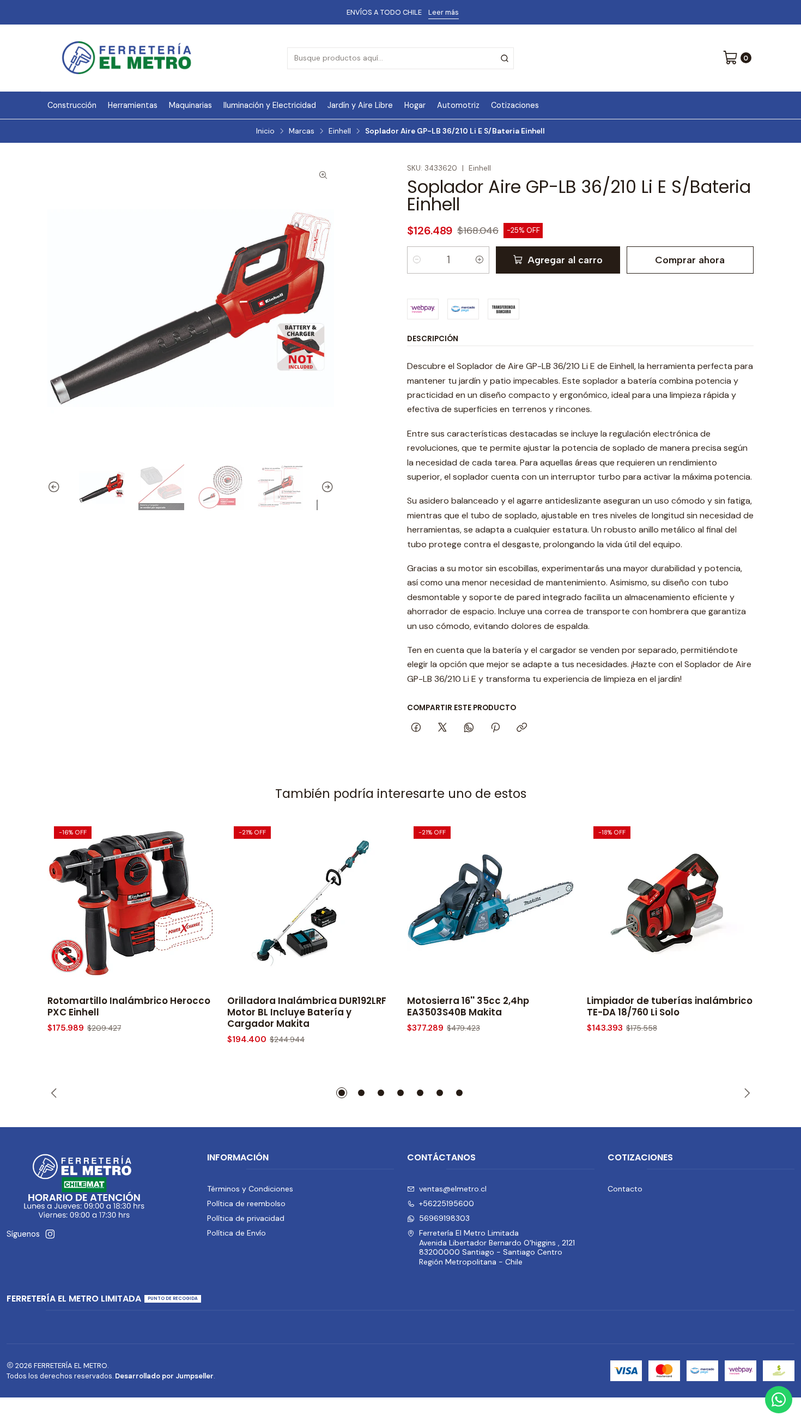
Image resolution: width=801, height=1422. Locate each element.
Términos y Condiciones (250, 1189)
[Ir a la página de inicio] (126, 58)
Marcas (301, 131)
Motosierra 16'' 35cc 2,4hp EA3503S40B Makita (468, 1007)
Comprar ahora (690, 259)
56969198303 (444, 1218)
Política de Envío (236, 1233)
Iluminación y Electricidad (269, 105)
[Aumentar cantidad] (479, 260)
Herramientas (132, 105)
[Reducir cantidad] (417, 260)
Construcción (71, 105)
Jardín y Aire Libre (360, 105)
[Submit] (504, 58)
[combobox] (400, 58)
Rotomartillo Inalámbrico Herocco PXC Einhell (128, 1007)
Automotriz (458, 105)
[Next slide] (326, 487)
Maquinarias (190, 105)
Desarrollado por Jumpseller (164, 1376)
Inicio (265, 131)
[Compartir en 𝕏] (442, 728)
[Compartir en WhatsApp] (469, 728)
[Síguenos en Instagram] (50, 1234)
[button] (341, 1092)
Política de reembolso (246, 1203)
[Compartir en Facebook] (416, 728)
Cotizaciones (515, 105)
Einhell (340, 131)
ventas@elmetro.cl (453, 1189)
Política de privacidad (245, 1218)
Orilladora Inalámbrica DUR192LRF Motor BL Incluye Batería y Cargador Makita (306, 1012)
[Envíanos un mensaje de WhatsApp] (778, 1399)
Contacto (625, 1189)
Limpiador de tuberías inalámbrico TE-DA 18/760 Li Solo (670, 1007)
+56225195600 (446, 1203)
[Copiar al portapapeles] (522, 728)
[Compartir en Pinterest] (495, 728)
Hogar (415, 105)
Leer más (443, 12)
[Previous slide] (55, 487)
